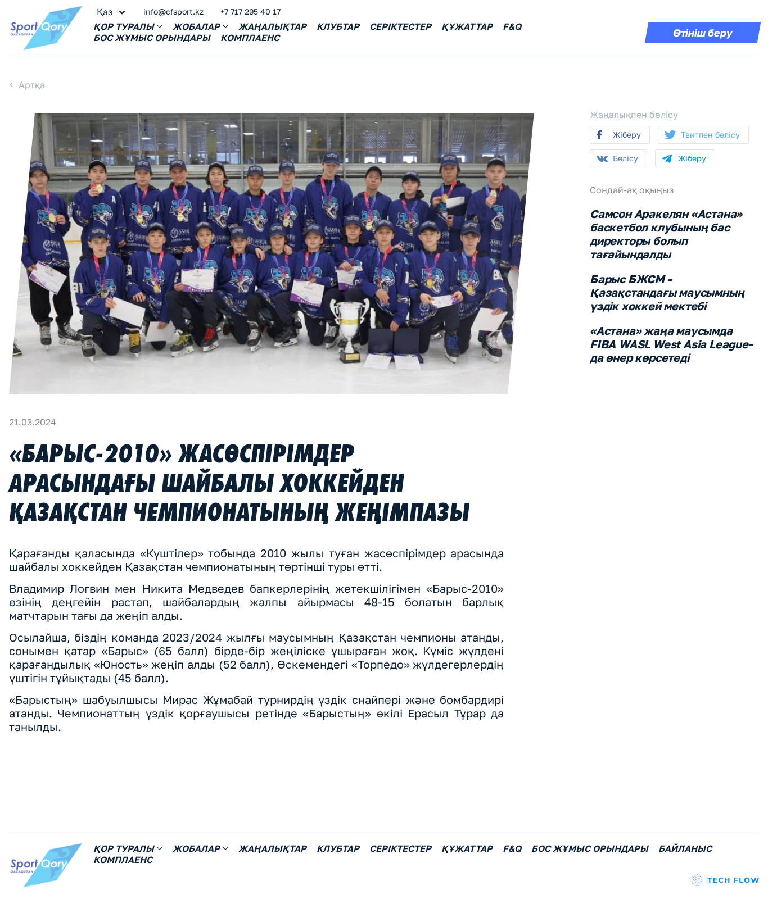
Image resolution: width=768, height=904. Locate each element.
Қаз (104, 11)
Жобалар (196, 26)
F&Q (512, 26)
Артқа (32, 84)
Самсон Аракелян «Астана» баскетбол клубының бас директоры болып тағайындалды (666, 234)
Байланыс (685, 848)
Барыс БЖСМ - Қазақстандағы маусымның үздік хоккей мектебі (667, 292)
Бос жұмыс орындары (151, 37)
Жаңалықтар (272, 26)
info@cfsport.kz (173, 11)
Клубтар (338, 26)
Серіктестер (400, 26)
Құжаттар (467, 26)
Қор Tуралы (123, 26)
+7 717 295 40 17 (250, 11)
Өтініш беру (703, 32)
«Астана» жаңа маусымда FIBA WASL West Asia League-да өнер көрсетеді (671, 344)
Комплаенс (249, 37)
